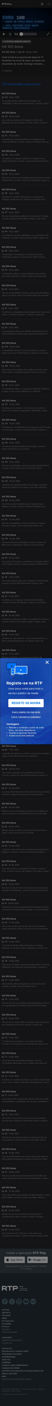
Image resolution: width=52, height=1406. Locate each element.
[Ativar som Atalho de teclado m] (16, 1403)
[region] (26, 703)
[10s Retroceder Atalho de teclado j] (10, 1403)
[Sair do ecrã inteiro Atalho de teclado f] (48, 1403)
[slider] (29, 1403)
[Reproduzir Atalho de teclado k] (4, 1403)
